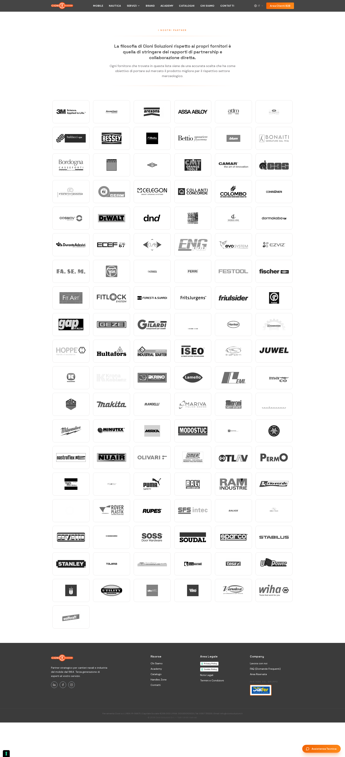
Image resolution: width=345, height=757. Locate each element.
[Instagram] (71, 685)
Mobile (98, 5)
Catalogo (156, 674)
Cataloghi (186, 5)
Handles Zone (159, 679)
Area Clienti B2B (280, 5)
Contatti (227, 5)
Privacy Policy (210, 663)
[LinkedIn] (54, 685)
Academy (166, 5)
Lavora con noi (258, 663)
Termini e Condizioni (212, 680)
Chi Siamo (207, 5)
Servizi (132, 5)
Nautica (115, 5)
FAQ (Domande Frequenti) (265, 668)
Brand (150, 5)
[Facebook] (63, 685)
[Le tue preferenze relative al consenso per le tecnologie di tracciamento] (6, 753)
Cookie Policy (210, 669)
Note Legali (206, 675)
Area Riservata (258, 674)
